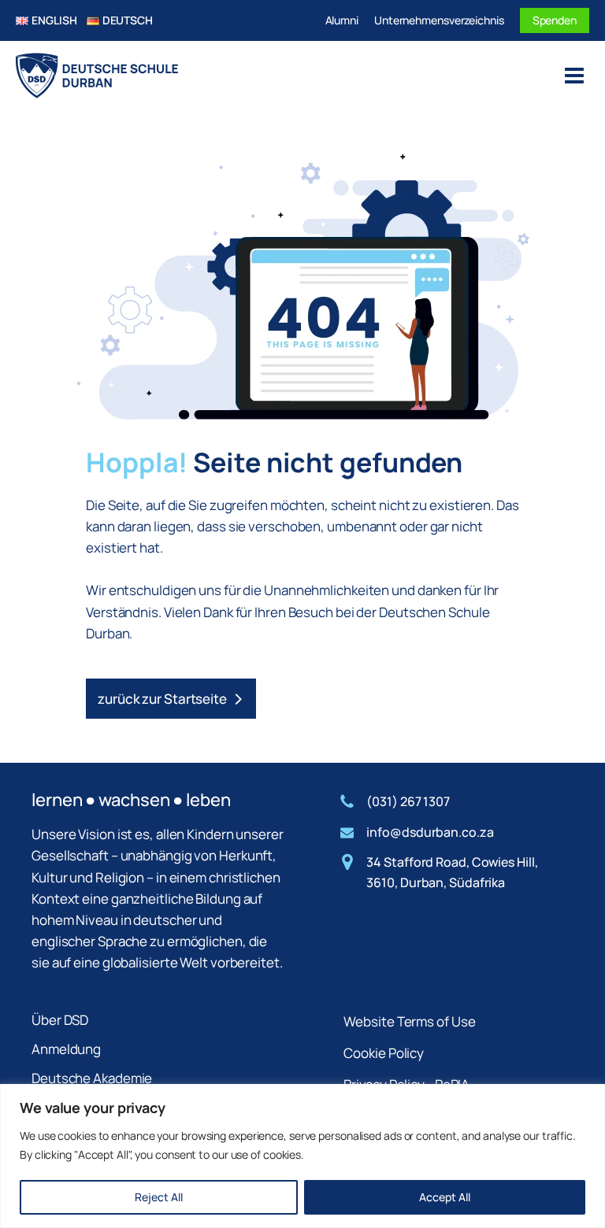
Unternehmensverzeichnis (439, 20)
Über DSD (60, 1020)
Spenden (555, 20)
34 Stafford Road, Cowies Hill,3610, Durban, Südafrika (451, 872)
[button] (171, 699)
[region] (302, 1156)
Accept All (444, 1196)
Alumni (341, 20)
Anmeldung (66, 1049)
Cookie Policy (383, 1053)
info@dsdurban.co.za (429, 832)
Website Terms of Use (409, 1021)
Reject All (159, 1196)
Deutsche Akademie (92, 1078)
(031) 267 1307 (408, 801)
